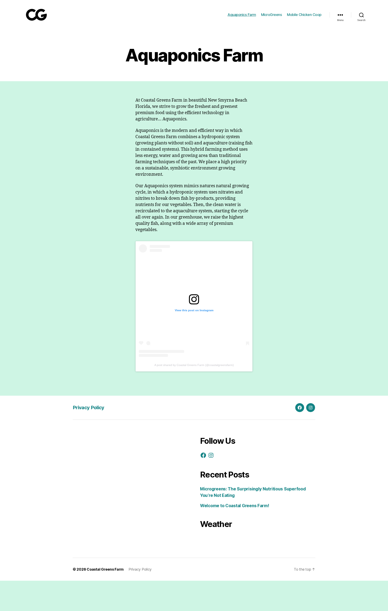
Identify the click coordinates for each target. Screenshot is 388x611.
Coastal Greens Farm (105, 569)
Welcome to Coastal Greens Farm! (234, 505)
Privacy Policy (88, 407)
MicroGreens (271, 15)
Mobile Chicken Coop (304, 15)
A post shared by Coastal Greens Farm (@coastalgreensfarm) (194, 365)
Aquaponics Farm (242, 15)
